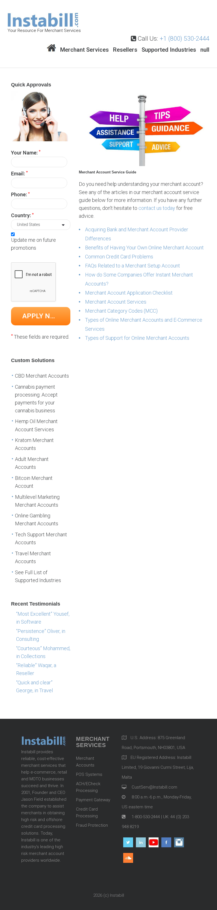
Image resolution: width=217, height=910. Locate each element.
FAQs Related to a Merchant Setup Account (132, 266)
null (204, 49)
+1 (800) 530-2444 (184, 38)
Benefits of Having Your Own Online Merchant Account (144, 248)
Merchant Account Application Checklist (129, 293)
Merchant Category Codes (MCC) (121, 311)
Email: (19, 173)
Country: (22, 215)
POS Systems (89, 774)
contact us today (156, 208)
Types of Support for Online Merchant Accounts (137, 338)
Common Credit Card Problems (119, 257)
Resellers (125, 49)
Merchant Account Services (115, 302)
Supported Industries (169, 49)
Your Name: (25, 152)
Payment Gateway (93, 799)
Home (51, 48)
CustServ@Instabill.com (154, 787)
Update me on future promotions (33, 244)
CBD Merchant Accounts (42, 376)
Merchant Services (84, 49)
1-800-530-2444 (145, 816)
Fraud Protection (92, 825)
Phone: (20, 194)
